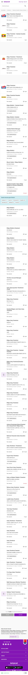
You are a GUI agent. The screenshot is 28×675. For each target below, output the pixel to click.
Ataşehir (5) (22, 200)
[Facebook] (3, 644)
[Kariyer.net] (14, 663)
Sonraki (20, 614)
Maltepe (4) (11, 202)
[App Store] (9, 667)
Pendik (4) (17, 202)
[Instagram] (8, 644)
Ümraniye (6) (16, 200)
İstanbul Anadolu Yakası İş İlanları (19, 10)
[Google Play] (18, 667)
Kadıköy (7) (4, 200)
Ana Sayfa (3, 10)
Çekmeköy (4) (4, 202)
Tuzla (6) (10, 200)
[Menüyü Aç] (2, 2)
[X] (6, 644)
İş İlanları (9, 10)
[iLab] (14, 670)
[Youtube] (10, 644)
